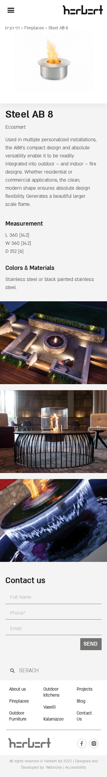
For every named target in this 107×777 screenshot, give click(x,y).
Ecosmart (15, 127)
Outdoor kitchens (51, 692)
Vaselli (49, 707)
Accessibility (75, 767)
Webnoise (53, 767)
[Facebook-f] (81, 743)
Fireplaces (34, 28)
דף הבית (12, 28)
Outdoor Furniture (17, 716)
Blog (81, 701)
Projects (84, 689)
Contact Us (84, 716)
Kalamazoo (53, 719)
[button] (10, 10)
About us (17, 689)
